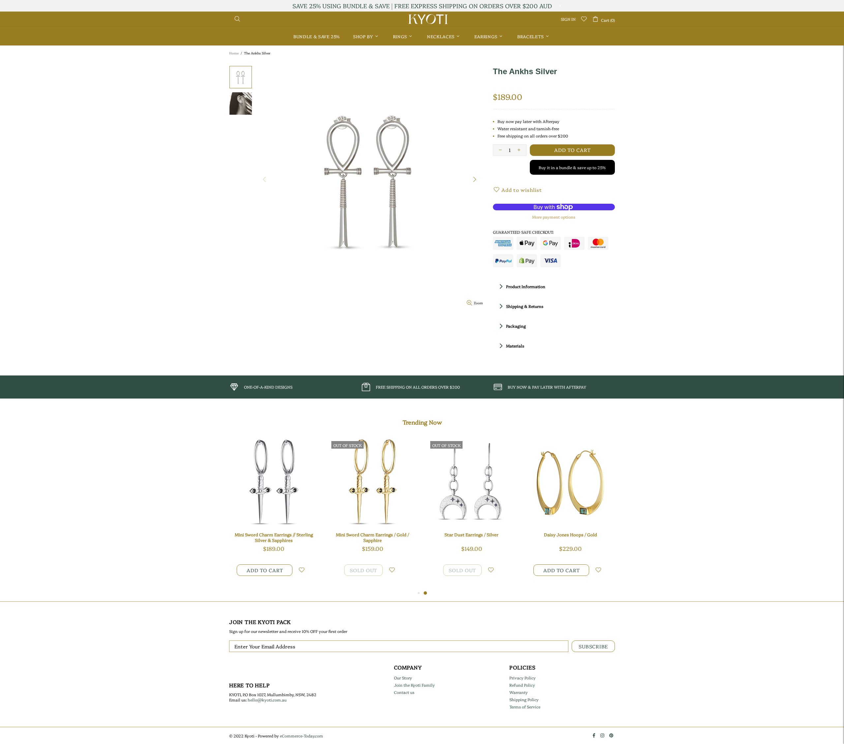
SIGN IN (568, 19)
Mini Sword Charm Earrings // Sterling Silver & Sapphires (274, 537)
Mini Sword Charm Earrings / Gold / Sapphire (372, 537)
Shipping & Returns (524, 306)
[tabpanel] (471, 513)
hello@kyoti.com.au (267, 699)
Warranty (518, 692)
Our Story (403, 677)
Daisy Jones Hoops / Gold (570, 534)
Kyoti (428, 19)
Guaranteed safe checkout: (523, 232)
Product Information (525, 286)
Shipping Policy (524, 699)
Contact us (404, 692)
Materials (515, 345)
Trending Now (422, 422)
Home (234, 53)
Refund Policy (522, 685)
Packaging (516, 326)
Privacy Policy (522, 677)
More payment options (553, 217)
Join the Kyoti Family (414, 685)
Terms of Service (524, 706)
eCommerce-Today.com (301, 735)
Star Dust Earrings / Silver (471, 534)
